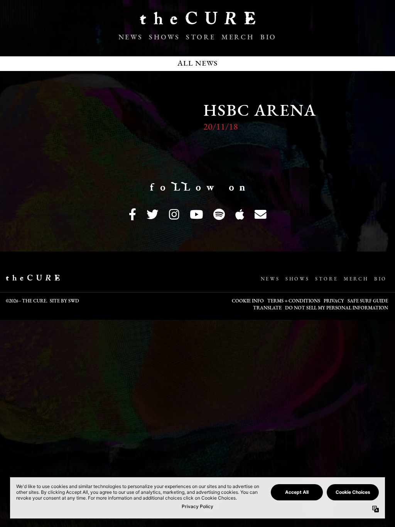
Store (200, 37)
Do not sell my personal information (336, 308)
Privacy (334, 301)
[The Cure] (197, 21)
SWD (73, 301)
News (130, 37)
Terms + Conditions (293, 301)
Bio (268, 37)
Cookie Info (248, 301)
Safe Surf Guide (368, 301)
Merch (237, 37)
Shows (164, 37)
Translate (267, 308)
